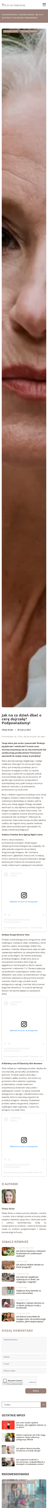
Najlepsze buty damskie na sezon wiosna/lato (28, 1291)
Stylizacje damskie (29, 31)
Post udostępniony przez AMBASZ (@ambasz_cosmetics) (26, 1056)
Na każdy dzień (10, 31)
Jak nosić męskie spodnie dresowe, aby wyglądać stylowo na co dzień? (31, 1425)
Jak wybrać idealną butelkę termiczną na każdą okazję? (28, 1449)
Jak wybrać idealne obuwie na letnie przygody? (29, 1265)
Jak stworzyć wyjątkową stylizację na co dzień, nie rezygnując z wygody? (27, 1279)
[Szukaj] (43, 1405)
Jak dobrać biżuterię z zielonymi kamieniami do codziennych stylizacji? (31, 1253)
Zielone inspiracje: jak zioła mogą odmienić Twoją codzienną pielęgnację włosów (30, 1437)
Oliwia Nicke (7, 730)
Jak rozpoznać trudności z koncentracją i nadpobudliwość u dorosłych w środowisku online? (30, 1461)
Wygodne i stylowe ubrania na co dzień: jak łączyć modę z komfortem (30, 1305)
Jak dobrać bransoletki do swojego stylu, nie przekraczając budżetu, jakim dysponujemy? (31, 1319)
